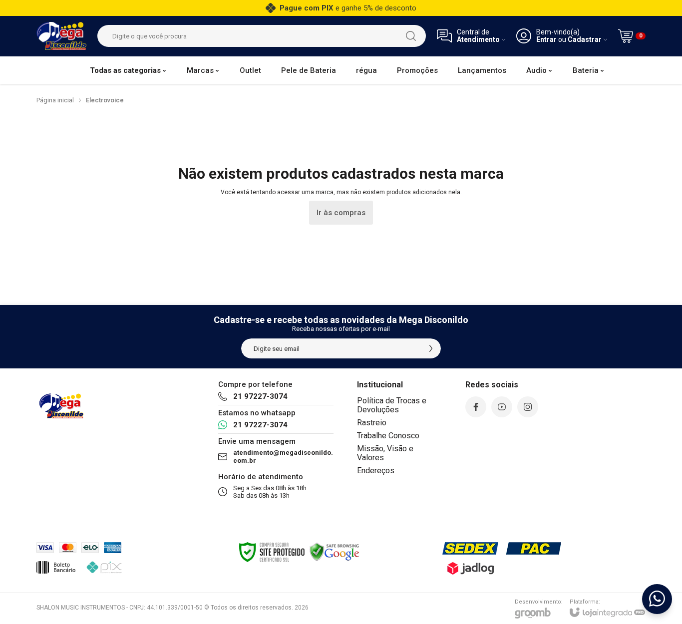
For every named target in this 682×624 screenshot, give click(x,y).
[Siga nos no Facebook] (475, 406)
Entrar (546, 39)
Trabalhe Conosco (388, 435)
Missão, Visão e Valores (385, 453)
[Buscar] (410, 36)
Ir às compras (341, 212)
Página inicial (55, 100)
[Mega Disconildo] (61, 36)
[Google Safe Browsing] (334, 551)
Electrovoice (105, 100)
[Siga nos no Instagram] (527, 406)
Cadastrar (585, 39)
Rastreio (371, 422)
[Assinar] (431, 348)
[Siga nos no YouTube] (501, 406)
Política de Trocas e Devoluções (391, 405)
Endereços (375, 470)
